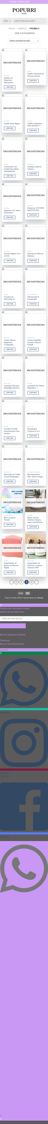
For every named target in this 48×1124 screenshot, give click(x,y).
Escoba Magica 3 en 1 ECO (12, 255)
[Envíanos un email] (37, 2)
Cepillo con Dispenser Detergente (8, 80)
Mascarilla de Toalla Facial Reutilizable (12, 475)
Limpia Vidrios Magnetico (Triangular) (9, 342)
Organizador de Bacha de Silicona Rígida (11, 565)
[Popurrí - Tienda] (24, 10)
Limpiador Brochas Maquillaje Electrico (12, 387)
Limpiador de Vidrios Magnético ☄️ (35, 387)
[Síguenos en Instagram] (34, 2)
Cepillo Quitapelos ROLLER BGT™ (34, 124)
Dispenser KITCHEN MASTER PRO (35, 209)
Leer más (9, 87)
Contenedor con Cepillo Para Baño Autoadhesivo (11, 169)
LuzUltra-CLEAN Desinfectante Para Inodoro (11, 431)
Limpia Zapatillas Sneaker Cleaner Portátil (34, 342)
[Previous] (11, 582)
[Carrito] (45, 11)
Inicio (12, 28)
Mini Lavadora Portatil (9, 519)
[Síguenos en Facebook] (32, 2)
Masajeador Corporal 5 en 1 (33, 430)
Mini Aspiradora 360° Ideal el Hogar (35, 475)
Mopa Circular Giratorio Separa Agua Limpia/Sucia (34, 520)
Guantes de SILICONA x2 (9, 298)
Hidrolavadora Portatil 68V (33, 298)
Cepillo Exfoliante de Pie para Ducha (35, 75)
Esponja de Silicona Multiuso (35, 255)
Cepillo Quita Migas (12, 124)
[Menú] (3, 11)
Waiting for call (13, 626)
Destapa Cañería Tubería (34, 168)
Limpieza (22, 28)
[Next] (36, 582)
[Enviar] (43, 20)
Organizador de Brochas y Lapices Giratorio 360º (34, 565)
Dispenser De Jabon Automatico (12, 212)
